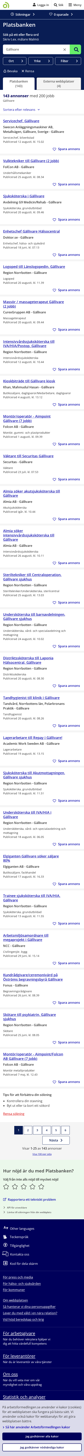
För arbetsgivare (19, 1333)
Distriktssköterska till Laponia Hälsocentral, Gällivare (28, 660)
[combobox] (36, 49)
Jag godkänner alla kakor (42, 1436)
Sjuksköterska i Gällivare (23, 196)
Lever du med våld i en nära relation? (30, 1313)
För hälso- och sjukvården (22, 1283)
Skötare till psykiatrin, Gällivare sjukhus (29, 1016)
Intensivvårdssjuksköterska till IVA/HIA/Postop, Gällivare (29, 343)
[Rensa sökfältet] (65, 49)
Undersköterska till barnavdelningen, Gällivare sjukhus (34, 616)
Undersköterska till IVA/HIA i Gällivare (27, 814)
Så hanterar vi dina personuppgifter (29, 1307)
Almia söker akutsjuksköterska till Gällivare (31, 493)
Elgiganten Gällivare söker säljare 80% (31, 858)
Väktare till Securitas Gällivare (28, 456)
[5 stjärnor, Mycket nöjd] (41, 1186)
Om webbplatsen (15, 1300)
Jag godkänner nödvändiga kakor (42, 1447)
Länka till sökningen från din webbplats (29, 1212)
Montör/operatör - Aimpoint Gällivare (27, 418)
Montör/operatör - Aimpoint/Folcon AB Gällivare (33, 1056)
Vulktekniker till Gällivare (31, 161)
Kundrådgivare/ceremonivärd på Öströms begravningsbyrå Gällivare (33, 977)
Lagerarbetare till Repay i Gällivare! (32, 737)
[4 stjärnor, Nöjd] (32, 1186)
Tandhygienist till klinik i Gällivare (31, 698)
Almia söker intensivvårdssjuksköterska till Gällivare (28, 535)
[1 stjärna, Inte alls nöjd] (6, 1186)
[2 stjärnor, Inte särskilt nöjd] (15, 1186)
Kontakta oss (19, 1254)
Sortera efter (19, 110)
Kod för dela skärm (24, 1264)
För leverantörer (19, 1356)
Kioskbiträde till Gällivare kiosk (29, 381)
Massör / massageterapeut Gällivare (33, 304)
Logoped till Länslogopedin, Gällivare (34, 266)
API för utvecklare (17, 1207)
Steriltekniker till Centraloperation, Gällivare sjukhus (32, 577)
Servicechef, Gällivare (21, 121)
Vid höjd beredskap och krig (23, 1319)
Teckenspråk (19, 1237)
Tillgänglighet (19, 1246)
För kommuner (14, 1290)
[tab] (19, 83)
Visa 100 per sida (42, 1154)
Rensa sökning (13, 1114)
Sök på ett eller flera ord (21, 35)
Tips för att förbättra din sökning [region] (27, 1095)
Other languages (22, 1228)
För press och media (18, 1277)
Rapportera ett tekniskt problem (32, 1199)
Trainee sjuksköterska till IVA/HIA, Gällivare (31, 898)
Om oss (10, 1374)
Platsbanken (19, 24)
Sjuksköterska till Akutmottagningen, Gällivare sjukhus (34, 775)
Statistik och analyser (24, 1397)
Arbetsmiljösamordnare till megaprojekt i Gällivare (25, 937)
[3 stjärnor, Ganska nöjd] (24, 1186)
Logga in (43, 5)
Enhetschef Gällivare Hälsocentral (31, 231)
